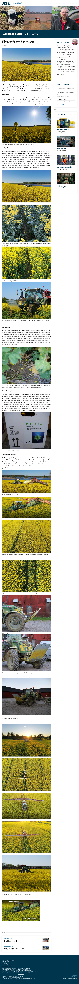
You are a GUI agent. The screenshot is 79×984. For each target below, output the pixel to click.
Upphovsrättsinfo (5, 961)
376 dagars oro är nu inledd (63, 102)
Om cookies (4, 962)
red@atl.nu (29, 972)
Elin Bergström (61, 132)
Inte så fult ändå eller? (14, 948)
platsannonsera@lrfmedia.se (30, 971)
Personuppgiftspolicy (6, 964)
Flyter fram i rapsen (18, 41)
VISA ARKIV (61, 104)
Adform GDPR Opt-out (6, 966)
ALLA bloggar (46, 3)
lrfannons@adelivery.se (27, 970)
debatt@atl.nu (21, 974)
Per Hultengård (61, 150)
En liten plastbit (11, 940)
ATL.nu (55, 3)
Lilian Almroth (12, 960)
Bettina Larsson (61, 190)
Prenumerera (63, 3)
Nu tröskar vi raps (61, 99)
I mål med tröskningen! (63, 96)
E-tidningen (73, 3)
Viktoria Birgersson (62, 169)
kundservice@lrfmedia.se (25, 969)
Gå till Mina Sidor (27, 968)
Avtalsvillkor (4, 963)
